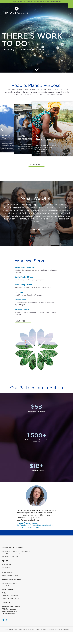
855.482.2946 (12, 611)
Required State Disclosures (26, 629)
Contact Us (6, 616)
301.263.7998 (10, 613)
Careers (4, 570)
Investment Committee (10, 575)
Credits (38, 629)
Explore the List (55, 1)
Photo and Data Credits (10, 598)
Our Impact (6, 567)
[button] (36, 165)
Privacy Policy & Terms (10, 629)
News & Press (6, 586)
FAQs (4, 593)
